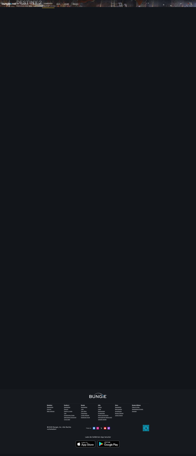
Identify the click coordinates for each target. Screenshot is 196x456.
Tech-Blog (83, 411)
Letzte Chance (119, 415)
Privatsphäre (101, 413)
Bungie (83, 405)
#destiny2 (64, 102)
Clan (65, 413)
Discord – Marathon (25, 58)
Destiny (9, 4)
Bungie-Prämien (119, 413)
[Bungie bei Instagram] (97, 428)
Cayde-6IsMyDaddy (65, 36)
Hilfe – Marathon (24, 56)
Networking (22, 28)
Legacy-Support (24, 46)
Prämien (75, 4)
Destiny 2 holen (68, 411)
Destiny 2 (25, 4)
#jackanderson (85, 102)
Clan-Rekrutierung (25, 50)
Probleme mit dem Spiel (27, 32)
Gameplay (22, 21)
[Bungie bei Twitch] (108, 428)
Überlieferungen (24, 19)
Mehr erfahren (50, 411)
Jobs (82, 409)
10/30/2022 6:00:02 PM (76, 112)
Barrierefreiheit (23, 34)
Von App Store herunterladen (86, 444)
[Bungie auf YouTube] (105, 428)
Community (48, 3)
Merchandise (118, 409)
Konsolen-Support (25, 44)
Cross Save (67, 419)
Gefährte (21, 48)
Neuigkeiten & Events (137, 409)
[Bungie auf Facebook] (94, 428)
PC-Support (22, 42)
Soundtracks (118, 411)
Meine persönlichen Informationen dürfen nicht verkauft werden (105, 417)
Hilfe (58, 4)
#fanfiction (71, 102)
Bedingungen (101, 411)
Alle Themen (22, 11)
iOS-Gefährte (23, 38)
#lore (59, 102)
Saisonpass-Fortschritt (70, 417)
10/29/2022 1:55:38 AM (77, 252)
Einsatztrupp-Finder (69, 415)
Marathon (36, 4)
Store (66, 4)
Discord (49, 409)
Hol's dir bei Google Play (108, 444)
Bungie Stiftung (136, 405)
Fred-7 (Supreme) (65, 240)
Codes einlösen (85, 415)
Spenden (134, 411)
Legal (99, 409)
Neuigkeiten (50, 407)
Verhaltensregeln (23, 61)
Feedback (21, 15)
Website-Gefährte (24, 36)
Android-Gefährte (24, 40)
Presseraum (84, 413)
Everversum (22, 30)
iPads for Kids (135, 407)
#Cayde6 (78, 102)
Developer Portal (85, 417)
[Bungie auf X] (101, 428)
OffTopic (21, 54)
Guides (100, 407)
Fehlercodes (22, 26)
